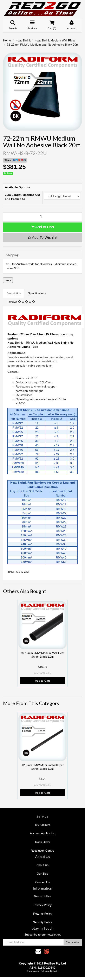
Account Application (42, 833)
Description (13, 293)
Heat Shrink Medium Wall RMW (54, 40)
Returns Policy (42, 913)
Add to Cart (44, 227)
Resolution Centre (42, 850)
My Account (42, 824)
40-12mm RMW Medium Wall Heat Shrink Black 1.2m (43, 654)
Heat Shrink (23, 40)
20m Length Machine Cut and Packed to (22, 197)
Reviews (12, 301)
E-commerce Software (38, 971)
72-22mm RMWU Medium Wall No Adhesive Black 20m (43, 44)
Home (7, 40)
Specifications (37, 293)
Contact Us (42, 882)
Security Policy (42, 922)
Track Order (42, 842)
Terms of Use (42, 896)
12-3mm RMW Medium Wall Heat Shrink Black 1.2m (42, 766)
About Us (42, 865)
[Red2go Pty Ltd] (42, 9)
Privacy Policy (43, 905)
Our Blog (42, 873)
